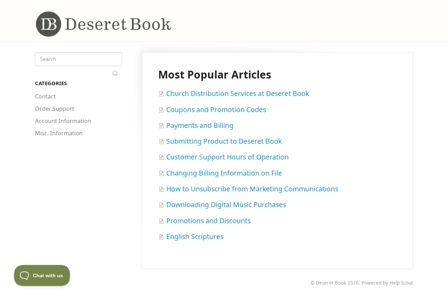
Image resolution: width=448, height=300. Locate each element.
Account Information (63, 121)
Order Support (54, 108)
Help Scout (401, 283)
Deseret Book (331, 283)
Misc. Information (59, 133)
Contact (45, 96)
